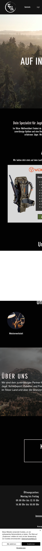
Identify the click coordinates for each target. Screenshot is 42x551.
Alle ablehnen (11, 544)
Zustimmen (31, 544)
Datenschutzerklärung (29, 539)
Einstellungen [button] (21, 548)
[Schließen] (39, 531)
